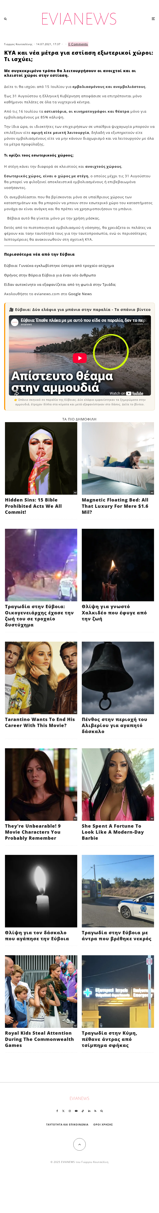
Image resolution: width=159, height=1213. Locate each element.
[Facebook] (57, 1111)
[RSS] (95, 1111)
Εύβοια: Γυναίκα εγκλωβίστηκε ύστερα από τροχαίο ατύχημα (59, 265)
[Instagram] (70, 1111)
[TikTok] (83, 1111)
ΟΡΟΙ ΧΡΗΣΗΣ (103, 1124)
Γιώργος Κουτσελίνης (18, 44)
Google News (80, 293)
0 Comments (78, 44)
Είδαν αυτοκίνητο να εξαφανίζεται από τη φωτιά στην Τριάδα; (60, 284)
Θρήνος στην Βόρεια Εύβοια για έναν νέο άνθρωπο (50, 275)
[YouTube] (76, 1111)
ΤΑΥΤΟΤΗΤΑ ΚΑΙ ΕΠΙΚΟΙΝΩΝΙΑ (67, 1124)
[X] (63, 1111)
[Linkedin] (89, 1111)
